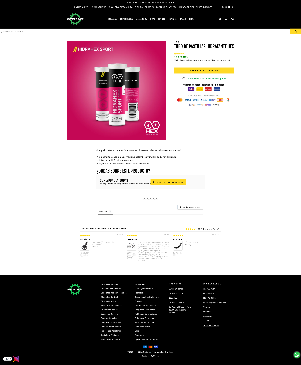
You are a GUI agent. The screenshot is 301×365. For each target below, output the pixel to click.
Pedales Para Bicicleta (111, 326)
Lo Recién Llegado (109, 309)
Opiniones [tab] (103, 211)
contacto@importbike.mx (214, 302)
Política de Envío (142, 326)
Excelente (132, 239)
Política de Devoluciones (146, 314)
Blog (191, 18)
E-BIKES (139, 7)
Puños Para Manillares (111, 331)
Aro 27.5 (177, 239)
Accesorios (141, 18)
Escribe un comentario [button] (191, 207)
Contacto (139, 301)
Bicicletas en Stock (110, 284)
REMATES (149, 7)
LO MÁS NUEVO (81, 7)
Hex (176, 42)
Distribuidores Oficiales (145, 305)
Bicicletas (112, 18)
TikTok (206, 320)
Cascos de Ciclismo (109, 314)
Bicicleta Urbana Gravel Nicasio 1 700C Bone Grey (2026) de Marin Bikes (131, 256)
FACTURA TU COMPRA (166, 7)
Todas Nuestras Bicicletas (147, 297)
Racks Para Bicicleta (110, 339)
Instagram (207, 316)
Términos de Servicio (144, 322)
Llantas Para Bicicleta (111, 322)
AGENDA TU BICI (186, 7)
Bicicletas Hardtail (109, 297)
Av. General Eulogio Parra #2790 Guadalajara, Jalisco (180, 310)
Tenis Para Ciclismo (110, 335)
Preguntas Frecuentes (145, 309)
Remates (172, 18)
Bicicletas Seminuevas (111, 305)
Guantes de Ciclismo (110, 318)
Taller (183, 18)
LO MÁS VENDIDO (98, 7)
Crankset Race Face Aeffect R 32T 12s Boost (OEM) (84, 254)
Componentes (126, 18)
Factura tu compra (211, 325)
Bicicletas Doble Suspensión (114, 293)
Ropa (152, 18)
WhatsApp (207, 307)
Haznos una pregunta (169, 182)
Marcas (161, 18)
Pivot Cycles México (144, 288)
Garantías (139, 335)
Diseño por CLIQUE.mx (150, 356)
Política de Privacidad (144, 318)
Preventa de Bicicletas (111, 288)
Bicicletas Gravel (108, 301)
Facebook (207, 311)
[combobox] (145, 31)
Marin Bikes (140, 284)
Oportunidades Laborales (146, 339)
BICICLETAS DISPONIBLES (121, 7)
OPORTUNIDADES (204, 7)
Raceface (85, 239)
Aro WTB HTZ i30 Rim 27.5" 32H (177, 254)
